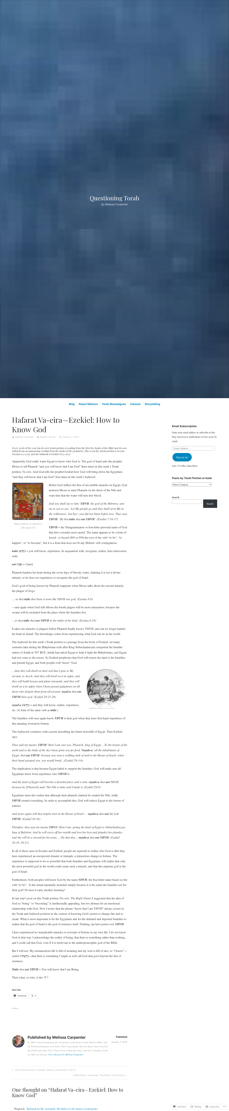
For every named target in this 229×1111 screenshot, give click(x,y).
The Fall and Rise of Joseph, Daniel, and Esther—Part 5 (43, 1070)
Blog (72, 404)
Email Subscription (184, 426)
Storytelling (152, 404)
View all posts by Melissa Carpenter (65, 1054)
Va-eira (52, 437)
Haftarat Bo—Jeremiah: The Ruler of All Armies (99, 1076)
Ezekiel (43, 437)
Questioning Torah (114, 198)
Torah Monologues (114, 404)
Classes (135, 404)
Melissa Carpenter (24, 437)
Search (175, 497)
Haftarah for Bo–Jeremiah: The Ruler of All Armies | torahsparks (62, 1109)
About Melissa (88, 404)
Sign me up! (182, 457)
